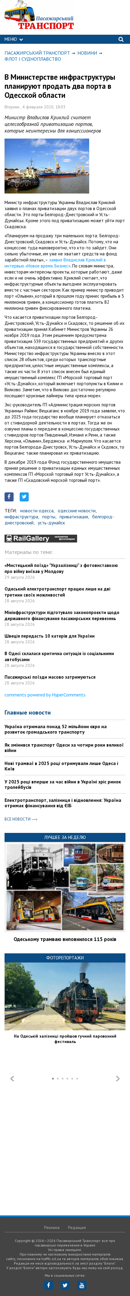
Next (117, 1079)
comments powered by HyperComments (45, 695)
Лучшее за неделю (65, 837)
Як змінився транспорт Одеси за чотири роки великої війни (64, 747)
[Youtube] (81, 1285)
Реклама (52, 1227)
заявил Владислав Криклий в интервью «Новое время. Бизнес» (55, 263)
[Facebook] (48, 1285)
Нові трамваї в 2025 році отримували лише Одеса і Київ (61, 766)
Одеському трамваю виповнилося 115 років (65, 939)
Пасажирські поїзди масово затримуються (50, 677)
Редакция (77, 1227)
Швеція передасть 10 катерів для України (50, 636)
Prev (12, 1079)
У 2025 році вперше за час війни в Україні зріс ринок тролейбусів (63, 784)
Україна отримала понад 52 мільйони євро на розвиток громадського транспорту (56, 729)
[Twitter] (65, 1285)
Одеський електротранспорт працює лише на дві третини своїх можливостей (57, 592)
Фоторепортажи (65, 958)
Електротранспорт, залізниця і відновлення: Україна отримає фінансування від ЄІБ (63, 802)
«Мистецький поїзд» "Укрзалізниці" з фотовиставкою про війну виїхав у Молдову (61, 568)
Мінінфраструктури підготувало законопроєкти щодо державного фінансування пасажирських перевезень (62, 615)
